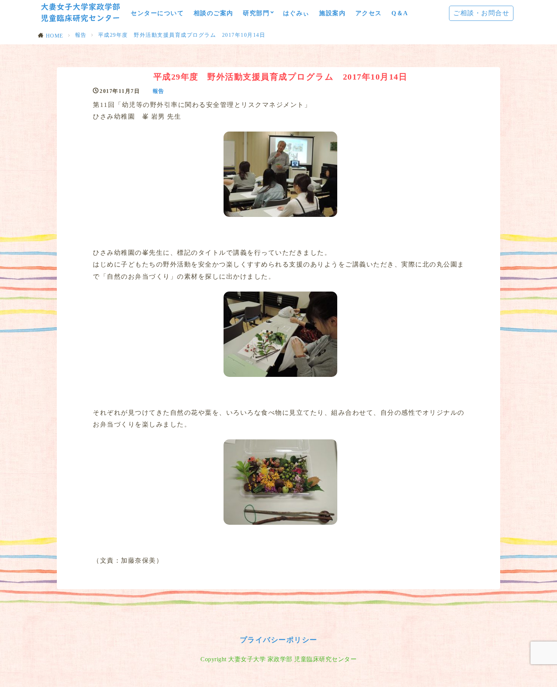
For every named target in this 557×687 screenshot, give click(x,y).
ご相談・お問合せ (481, 13)
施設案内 (332, 13)
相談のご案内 (213, 13)
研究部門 (256, 13)
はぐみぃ (296, 13)
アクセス (368, 13)
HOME (55, 36)
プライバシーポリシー (279, 640)
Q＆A (399, 13)
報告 (81, 35)
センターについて (157, 13)
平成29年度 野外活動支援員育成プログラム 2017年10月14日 (182, 35)
